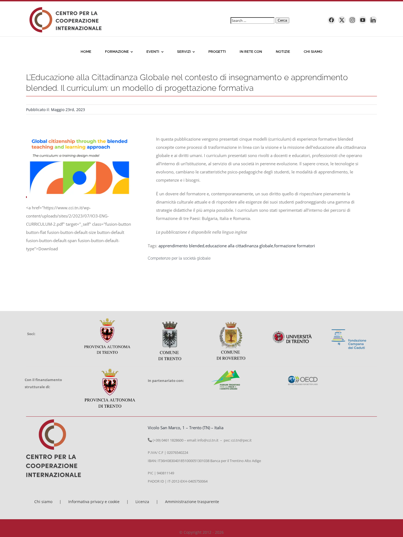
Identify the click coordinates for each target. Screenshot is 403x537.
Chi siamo (43, 501)
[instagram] (352, 20)
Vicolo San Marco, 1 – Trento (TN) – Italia (185, 427)
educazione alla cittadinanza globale (239, 245)
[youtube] (363, 20)
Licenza (142, 501)
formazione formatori (294, 245)
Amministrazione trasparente (192, 501)
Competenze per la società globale (179, 258)
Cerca (282, 20)
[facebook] (331, 20)
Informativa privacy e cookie (94, 501)
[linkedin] (373, 20)
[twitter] (342, 20)
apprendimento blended (181, 245)
